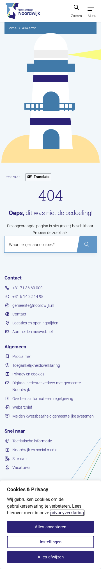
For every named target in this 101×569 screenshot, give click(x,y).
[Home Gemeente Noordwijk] (22, 11)
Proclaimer (21, 356)
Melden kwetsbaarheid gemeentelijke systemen (53, 416)
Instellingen (50, 541)
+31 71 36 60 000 (27, 288)
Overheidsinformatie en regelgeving (42, 398)
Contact (19, 314)
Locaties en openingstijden (35, 323)
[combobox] (50, 244)
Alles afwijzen (51, 557)
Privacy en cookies (28, 374)
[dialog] (50, 524)
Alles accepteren (50, 526)
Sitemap (19, 458)
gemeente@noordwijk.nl (33, 305)
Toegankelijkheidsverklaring (36, 365)
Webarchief (22, 407)
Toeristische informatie (32, 441)
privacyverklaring (67, 512)
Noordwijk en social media (35, 450)
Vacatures (21, 467)
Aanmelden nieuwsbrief (32, 331)
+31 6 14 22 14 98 (27, 296)
